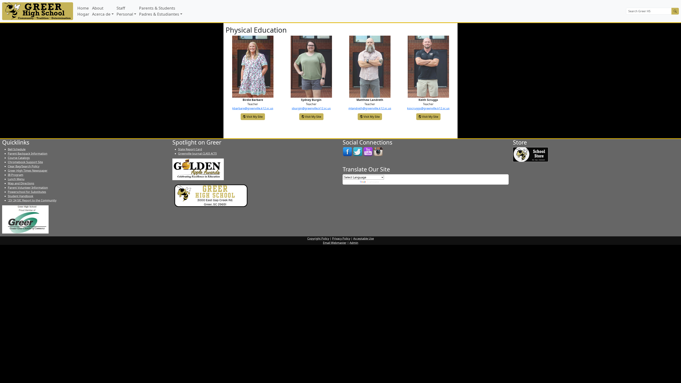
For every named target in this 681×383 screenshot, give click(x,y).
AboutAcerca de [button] (101, 11)
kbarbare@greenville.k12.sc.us (252, 108)
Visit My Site (255, 117)
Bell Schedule (17, 149)
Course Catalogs (19, 158)
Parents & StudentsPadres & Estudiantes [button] (159, 11)
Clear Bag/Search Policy (23, 166)
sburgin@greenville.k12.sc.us (311, 108)
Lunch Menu (16, 179)
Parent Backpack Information (27, 154)
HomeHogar (83, 11)
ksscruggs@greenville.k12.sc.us (428, 108)
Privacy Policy (341, 238)
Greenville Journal (197, 154)
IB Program (15, 175)
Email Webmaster (335, 243)
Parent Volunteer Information (28, 188)
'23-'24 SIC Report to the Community (32, 200)
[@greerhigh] (378, 151)
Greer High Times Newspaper (28, 171)
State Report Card (190, 149)
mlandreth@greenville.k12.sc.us (369, 108)
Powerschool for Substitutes (27, 192)
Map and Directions (21, 183)
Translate (373, 182)
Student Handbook (20, 196)
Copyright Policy (318, 238)
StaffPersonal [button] (125, 11)
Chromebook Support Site (25, 162)
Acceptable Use (363, 238)
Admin (354, 243)
